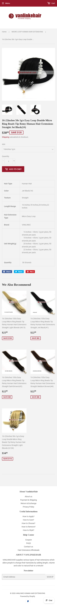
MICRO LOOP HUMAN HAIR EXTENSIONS (27, 32)
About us (28, 496)
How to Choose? (28, 523)
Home (4, 32)
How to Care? (28, 520)
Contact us (28, 547)
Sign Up (50, 577)
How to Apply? (28, 516)
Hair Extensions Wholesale (28, 550)
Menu (7, 3)
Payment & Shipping (28, 500)
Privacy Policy (28, 507)
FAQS (28, 543)
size (3, 144)
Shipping (5, 137)
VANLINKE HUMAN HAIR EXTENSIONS (30, 593)
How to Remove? (29, 527)
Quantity (5, 156)
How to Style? (28, 530)
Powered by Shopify (27, 596)
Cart (53, 3)
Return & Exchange (28, 503)
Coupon (28, 540)
